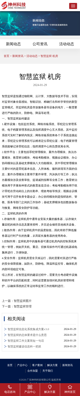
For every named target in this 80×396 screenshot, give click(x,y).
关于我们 (47, 370)
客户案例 (37, 365)
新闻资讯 (17, 56)
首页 (6, 56)
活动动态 (66, 44)
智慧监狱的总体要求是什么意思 (27, 334)
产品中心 (22, 365)
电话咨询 (9, 391)
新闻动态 (13, 44)
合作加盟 (32, 370)
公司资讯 (40, 44)
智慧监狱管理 (23, 306)
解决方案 (52, 365)
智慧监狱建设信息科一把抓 (24, 346)
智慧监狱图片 (23, 300)
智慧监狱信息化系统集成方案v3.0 (28, 329)
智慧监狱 (7, 96)
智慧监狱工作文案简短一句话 (26, 340)
